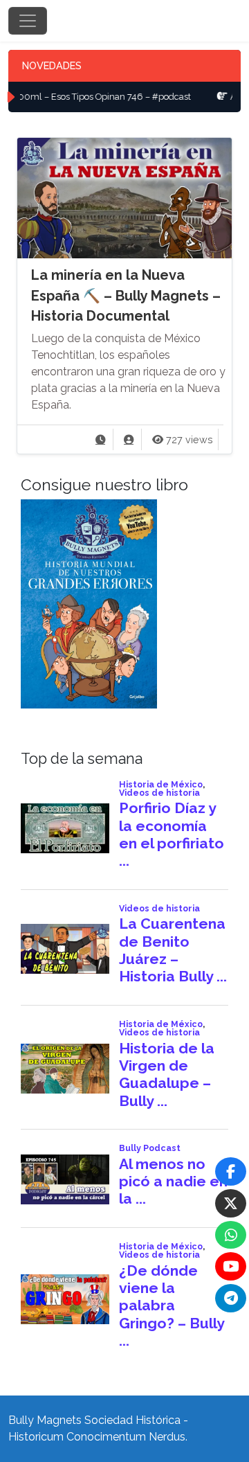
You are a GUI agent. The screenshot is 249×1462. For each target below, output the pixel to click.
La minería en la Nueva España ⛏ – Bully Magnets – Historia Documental (126, 295)
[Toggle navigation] (27, 21)
